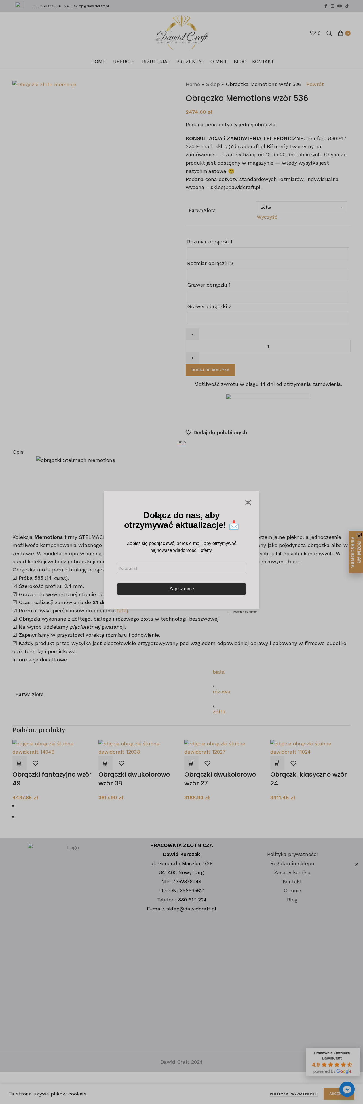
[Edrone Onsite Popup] (181, 552)
